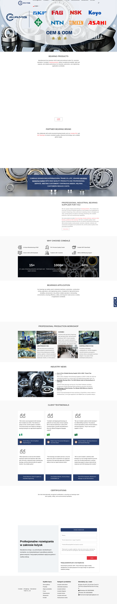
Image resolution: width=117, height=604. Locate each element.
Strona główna (46, 584)
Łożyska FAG (73, 133)
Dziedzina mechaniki (69, 315)
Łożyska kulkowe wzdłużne (90, 113)
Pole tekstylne (27, 315)
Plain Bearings (27, 112)
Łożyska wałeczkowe (62, 584)
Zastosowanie (46, 593)
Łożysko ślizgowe (61, 591)
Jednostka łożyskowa (62, 586)
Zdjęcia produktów (47, 589)
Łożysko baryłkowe (48, 112)
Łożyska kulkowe (61, 589)
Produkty (45, 586)
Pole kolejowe (48, 315)
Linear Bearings (69, 89)
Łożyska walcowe (27, 89)
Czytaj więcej (58, 119)
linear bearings (78, 217)
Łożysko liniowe (61, 593)
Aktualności (45, 595)
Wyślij (92, 558)
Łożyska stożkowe (69, 112)
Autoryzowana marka (62, 597)
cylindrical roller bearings (72, 218)
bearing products (85, 207)
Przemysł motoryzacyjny (89, 316)
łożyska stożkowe (87, 217)
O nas (44, 591)
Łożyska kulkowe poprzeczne (48, 90)
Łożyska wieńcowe (89, 89)
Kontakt (45, 597)
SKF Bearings (41, 135)
